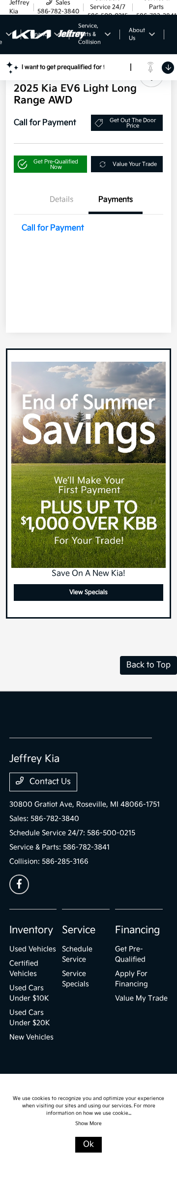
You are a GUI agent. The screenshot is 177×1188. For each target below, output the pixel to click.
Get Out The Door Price (133, 123)
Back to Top (148, 665)
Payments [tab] (115, 199)
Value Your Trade (135, 164)
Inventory (31, 930)
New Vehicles (31, 1037)
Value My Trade (141, 998)
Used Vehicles (32, 949)
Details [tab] (61, 199)
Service (78, 930)
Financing (137, 930)
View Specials (88, 592)
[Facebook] (19, 884)
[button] (50, 164)
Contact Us (49, 781)
